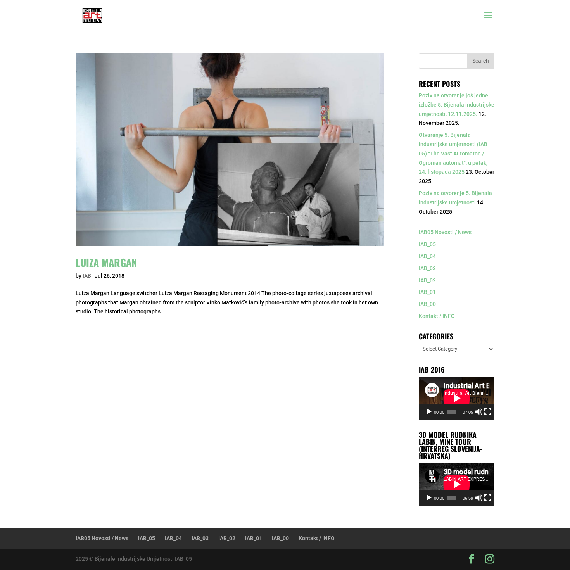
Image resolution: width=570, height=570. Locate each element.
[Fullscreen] (488, 412)
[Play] (429, 412)
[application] (456, 398)
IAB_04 (427, 256)
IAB (87, 276)
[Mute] (479, 412)
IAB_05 (427, 244)
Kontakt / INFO (437, 316)
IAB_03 (427, 268)
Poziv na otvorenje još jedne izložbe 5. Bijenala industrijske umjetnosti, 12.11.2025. (456, 104)
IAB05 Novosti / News (445, 232)
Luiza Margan (106, 262)
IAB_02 (427, 280)
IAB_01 (427, 292)
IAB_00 (427, 304)
